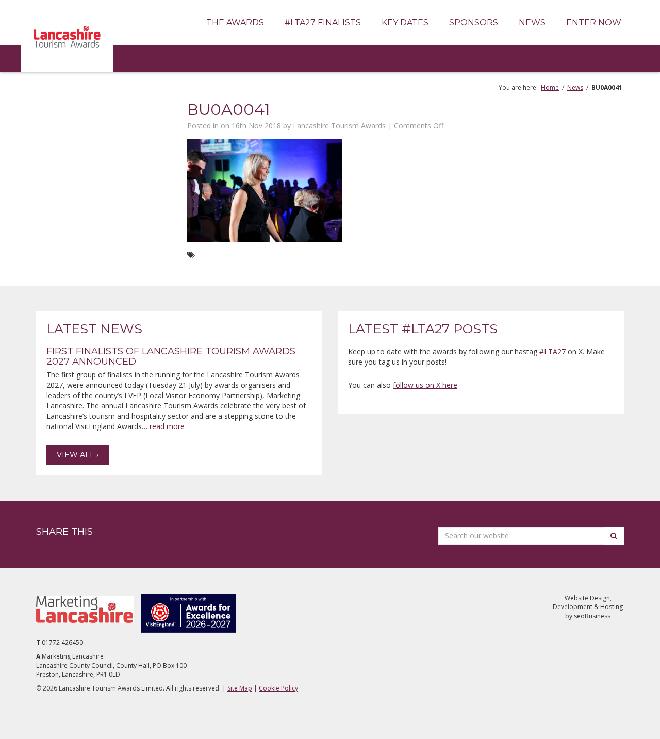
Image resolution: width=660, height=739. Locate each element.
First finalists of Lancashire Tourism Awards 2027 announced (170, 356)
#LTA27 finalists (323, 22)
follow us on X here (425, 385)
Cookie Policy (278, 688)
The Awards (235, 22)
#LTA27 (552, 351)
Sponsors (473, 22)
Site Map (239, 688)
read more (167, 426)
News (532, 22)
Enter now (593, 22)
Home (550, 87)
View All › (77, 454)
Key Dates (405, 22)
